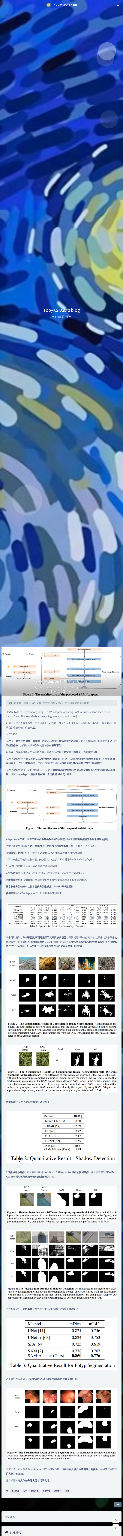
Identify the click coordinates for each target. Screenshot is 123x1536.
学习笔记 (15, 1491)
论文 (67, 1491)
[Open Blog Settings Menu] (115, 1527)
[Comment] (115, 1520)
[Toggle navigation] (118, 5)
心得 (25, 1491)
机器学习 (46, 1491)
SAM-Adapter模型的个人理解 (61, 681)
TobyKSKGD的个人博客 (65, 5)
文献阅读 (83, 687)
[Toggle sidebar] (5, 5)
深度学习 (57, 1491)
